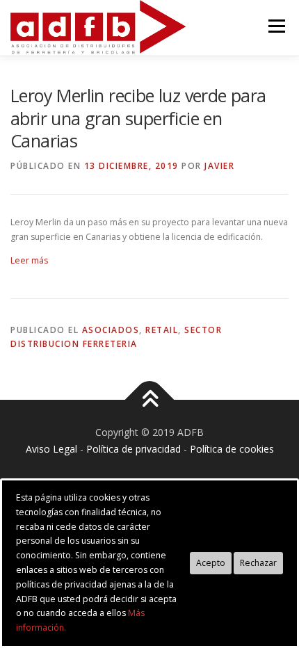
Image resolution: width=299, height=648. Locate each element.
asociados (111, 330)
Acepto (210, 563)
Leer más (29, 260)
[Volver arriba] (150, 400)
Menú (275, 26)
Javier (219, 166)
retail (161, 330)
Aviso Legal (51, 448)
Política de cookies (232, 448)
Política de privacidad (133, 448)
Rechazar (258, 563)
